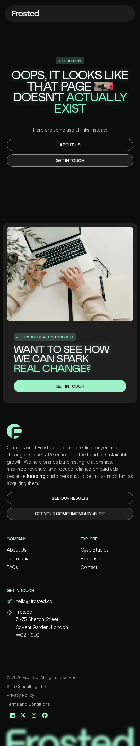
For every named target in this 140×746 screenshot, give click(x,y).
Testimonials (20, 558)
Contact (89, 567)
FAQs (12, 567)
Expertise (90, 558)
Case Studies (95, 550)
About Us (16, 550)
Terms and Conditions (28, 704)
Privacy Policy (20, 695)
